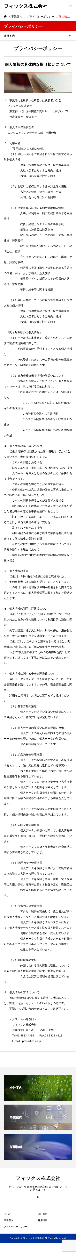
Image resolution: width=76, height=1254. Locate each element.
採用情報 (42, 1220)
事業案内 (9, 35)
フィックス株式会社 (26, 5)
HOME (7, 1214)
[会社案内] (38, 1099)
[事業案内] (38, 1128)
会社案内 (42, 1214)
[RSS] (38, 1197)
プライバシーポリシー (15, 1226)
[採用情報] (38, 1158)
